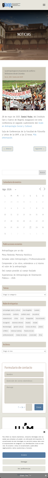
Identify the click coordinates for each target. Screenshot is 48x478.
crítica (16, 318)
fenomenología (7, 327)
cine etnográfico (27, 310)
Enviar (38, 407)
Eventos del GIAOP (18, 77)
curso (22, 318)
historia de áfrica (31, 327)
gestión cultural (18, 327)
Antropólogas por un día (12, 250)
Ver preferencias (24, 468)
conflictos (16, 314)
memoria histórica (16, 331)
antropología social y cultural (11, 310)
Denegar (24, 462)
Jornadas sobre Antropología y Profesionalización (23, 259)
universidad (32, 335)
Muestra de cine (28, 331)
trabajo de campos (21, 335)
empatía (28, 323)
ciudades (36, 310)
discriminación (40, 318)
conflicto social (25, 314)
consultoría (35, 314)
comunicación (7, 314)
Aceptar (24, 455)
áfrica (40, 335)
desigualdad (29, 318)
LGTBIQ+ (5, 331)
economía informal (17, 323)
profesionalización (8, 335)
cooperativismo (7, 318)
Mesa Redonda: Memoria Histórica (17, 254)
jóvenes (41, 327)
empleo (35, 323)
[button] (44, 432)
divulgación (6, 323)
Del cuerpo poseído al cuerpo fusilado (19, 270)
